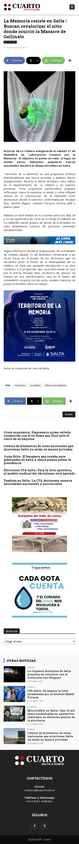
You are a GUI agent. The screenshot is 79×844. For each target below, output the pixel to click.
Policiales (32, 707)
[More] (70, 60)
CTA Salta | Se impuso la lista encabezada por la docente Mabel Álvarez (50, 694)
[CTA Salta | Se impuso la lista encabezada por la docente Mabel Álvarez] (14, 694)
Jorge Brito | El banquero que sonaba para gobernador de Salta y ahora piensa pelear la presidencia (37, 459)
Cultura (31, 667)
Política (31, 687)
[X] (44, 826)
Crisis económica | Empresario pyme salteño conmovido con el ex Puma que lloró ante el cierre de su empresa (37, 435)
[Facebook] (34, 826)
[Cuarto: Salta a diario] (29, 7)
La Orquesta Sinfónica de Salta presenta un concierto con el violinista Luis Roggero (49, 674)
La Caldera (35, 385)
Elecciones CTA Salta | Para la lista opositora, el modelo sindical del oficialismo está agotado (39, 471)
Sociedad (10, 42)
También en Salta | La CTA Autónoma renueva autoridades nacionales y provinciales (38, 482)
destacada (20, 385)
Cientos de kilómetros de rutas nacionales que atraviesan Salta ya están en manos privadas (38, 447)
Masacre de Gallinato (55, 385)
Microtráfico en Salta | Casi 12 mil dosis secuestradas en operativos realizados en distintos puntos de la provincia (51, 715)
